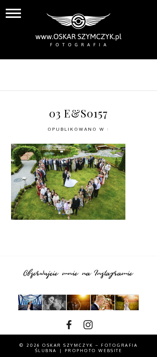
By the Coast (102, 68)
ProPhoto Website (93, 350)
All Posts (48, 68)
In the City (48, 81)
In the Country (107, 81)
